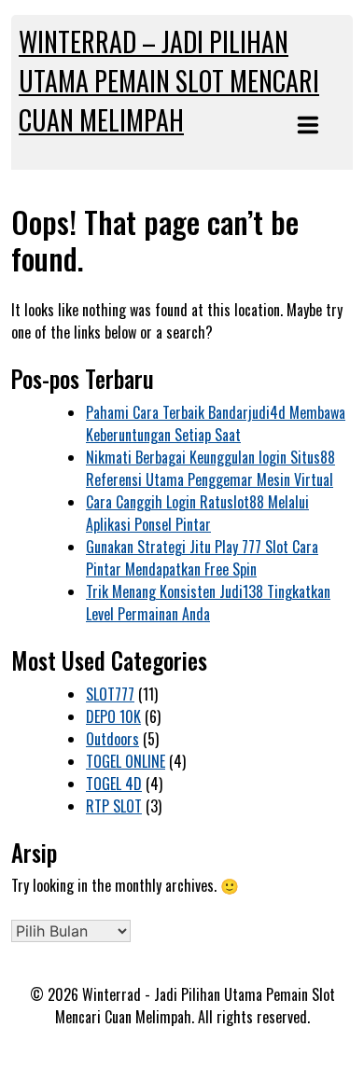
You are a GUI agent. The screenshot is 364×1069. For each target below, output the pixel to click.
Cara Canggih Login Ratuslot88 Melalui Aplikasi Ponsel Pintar (197, 513)
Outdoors (112, 739)
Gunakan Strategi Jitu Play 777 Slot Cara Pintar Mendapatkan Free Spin (202, 557)
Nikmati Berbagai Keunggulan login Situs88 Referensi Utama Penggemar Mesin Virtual (210, 468)
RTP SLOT (114, 806)
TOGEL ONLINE (125, 761)
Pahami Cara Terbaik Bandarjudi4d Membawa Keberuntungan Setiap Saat (215, 423)
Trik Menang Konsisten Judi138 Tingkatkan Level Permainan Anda (208, 602)
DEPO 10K (113, 716)
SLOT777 (110, 694)
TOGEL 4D (114, 783)
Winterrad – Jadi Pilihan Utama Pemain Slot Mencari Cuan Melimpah (169, 80)
